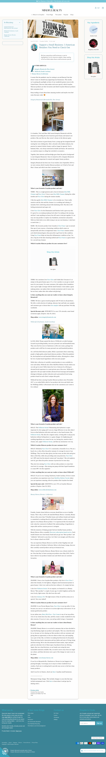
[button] (97, 8)
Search (10, 742)
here (51, 681)
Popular (66, 14)
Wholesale (56, 717)
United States (97, 738)
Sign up (99, 723)
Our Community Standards (34, 721)
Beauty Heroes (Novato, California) (10, 35)
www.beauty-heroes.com (46, 658)
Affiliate (55, 719)
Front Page (50, 14)
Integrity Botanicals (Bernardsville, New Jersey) (11, 27)
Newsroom (30, 719)
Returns (20, 742)
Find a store (30, 713)
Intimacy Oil (41, 597)
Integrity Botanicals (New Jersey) (44, 69)
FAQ (29, 715)
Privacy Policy (35, 742)
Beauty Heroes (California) (40, 74)
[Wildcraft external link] (53, 331)
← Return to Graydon (38, 14)
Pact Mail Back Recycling (34, 723)
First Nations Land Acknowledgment (37, 726)
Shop (71, 14)
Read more (19, 731)
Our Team (56, 713)
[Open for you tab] (103, 751)
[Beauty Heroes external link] (53, 503)
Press (29, 717)
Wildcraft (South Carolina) (42, 71)
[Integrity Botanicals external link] (53, 116)
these (54, 672)
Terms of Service (26, 742)
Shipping (15, 742)
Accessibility (4, 742)
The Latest (58, 14)
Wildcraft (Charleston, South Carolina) (11, 31)
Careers (55, 715)
